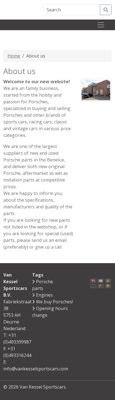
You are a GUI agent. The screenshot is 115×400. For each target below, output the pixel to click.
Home (14, 56)
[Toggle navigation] (100, 25)
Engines (44, 295)
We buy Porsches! (54, 302)
